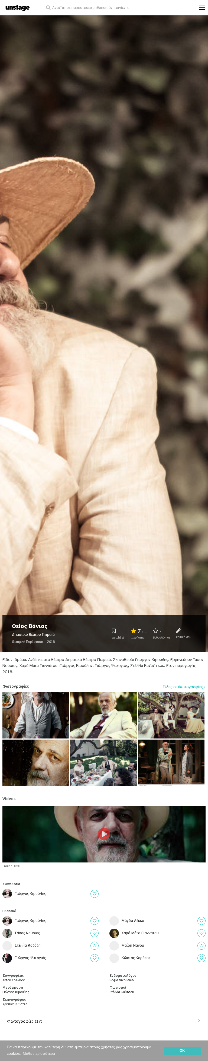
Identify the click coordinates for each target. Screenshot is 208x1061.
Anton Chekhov (13, 980)
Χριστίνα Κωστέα (14, 1004)
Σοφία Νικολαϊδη (121, 980)
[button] (201, 8)
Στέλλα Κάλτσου (121, 992)
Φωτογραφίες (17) (24, 1021)
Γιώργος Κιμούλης (15, 992)
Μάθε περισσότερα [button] (39, 1053)
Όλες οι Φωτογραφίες (183, 687)
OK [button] (182, 1051)
